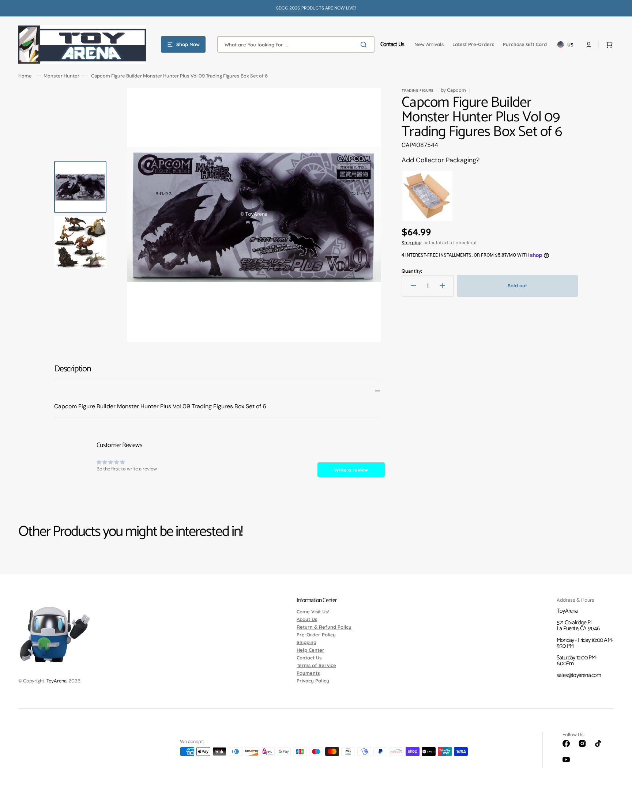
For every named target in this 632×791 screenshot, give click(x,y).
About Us (307, 619)
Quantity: (412, 271)
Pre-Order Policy (316, 634)
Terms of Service (316, 665)
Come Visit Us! (313, 611)
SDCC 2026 (288, 8)
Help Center (310, 650)
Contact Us (309, 658)
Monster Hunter (61, 75)
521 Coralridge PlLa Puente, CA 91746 (578, 625)
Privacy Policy (313, 681)
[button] (589, 45)
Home (25, 75)
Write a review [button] (351, 470)
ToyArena (56, 681)
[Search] (365, 45)
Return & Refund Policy (324, 627)
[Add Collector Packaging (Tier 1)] (427, 196)
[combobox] (296, 44)
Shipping (412, 243)
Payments (308, 673)
